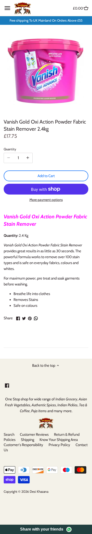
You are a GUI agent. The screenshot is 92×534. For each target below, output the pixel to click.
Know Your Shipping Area (58, 439)
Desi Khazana (39, 491)
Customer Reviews (34, 434)
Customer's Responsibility (23, 445)
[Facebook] (7, 385)
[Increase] (27, 158)
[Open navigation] (7, 8)
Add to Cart (46, 176)
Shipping (27, 439)
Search (9, 434)
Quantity (10, 149)
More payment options (46, 200)
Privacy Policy (59, 445)
